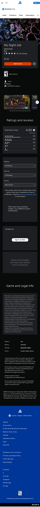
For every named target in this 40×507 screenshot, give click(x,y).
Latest (4, 15)
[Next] (37, 102)
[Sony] (35, 506)
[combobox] (20, 165)
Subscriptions (30, 15)
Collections (12, 15)
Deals (21, 15)
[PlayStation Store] (9, 9)
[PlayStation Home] (20, 3)
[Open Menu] (2, 3)
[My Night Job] (17, 102)
